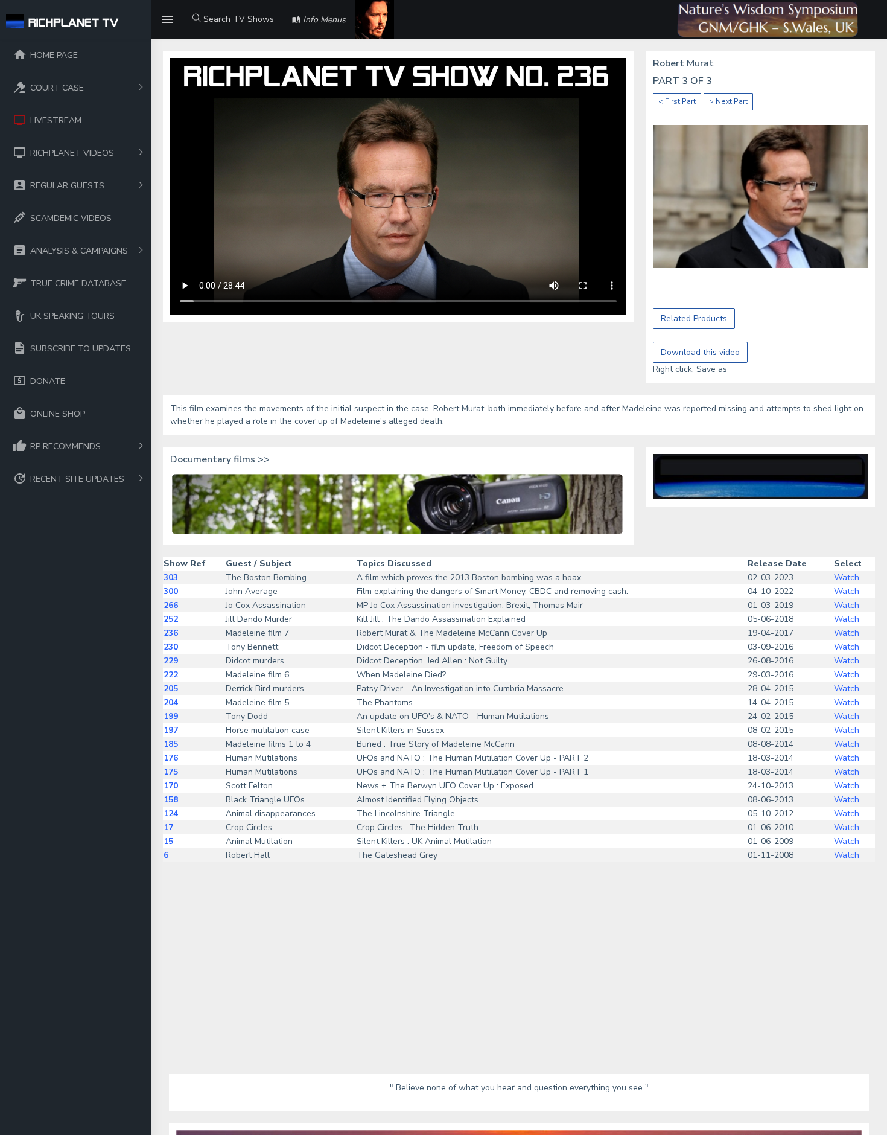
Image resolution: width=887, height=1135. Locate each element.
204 (171, 702)
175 (171, 772)
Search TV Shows (237, 19)
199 (171, 716)
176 (171, 758)
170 (171, 785)
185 (171, 744)
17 (168, 827)
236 (171, 633)
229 (171, 661)
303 (171, 577)
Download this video (700, 352)
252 (171, 619)
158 (171, 799)
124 (171, 813)
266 (171, 605)
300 (171, 591)
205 (171, 688)
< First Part (677, 101)
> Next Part (728, 101)
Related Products (694, 318)
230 (171, 647)
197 (171, 730)
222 (171, 674)
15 (168, 841)
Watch (846, 577)
